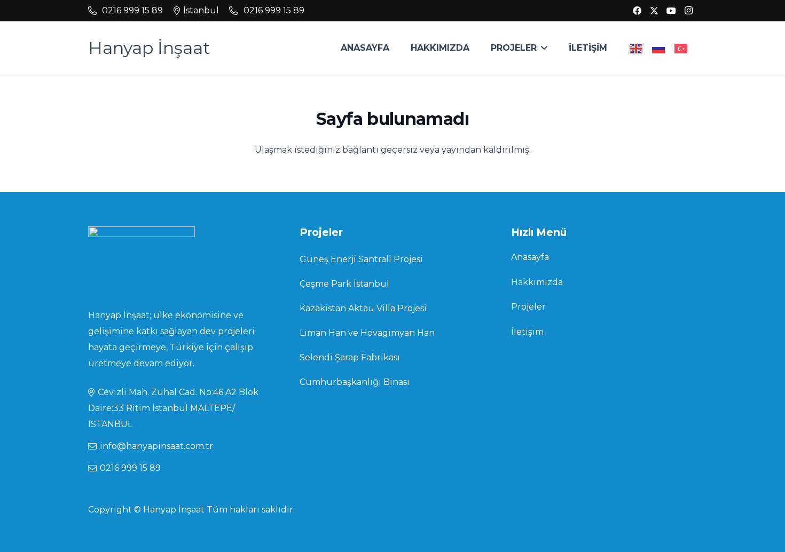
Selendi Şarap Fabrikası (350, 357)
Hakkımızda (537, 282)
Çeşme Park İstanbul (344, 284)
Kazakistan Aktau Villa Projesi (363, 308)
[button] (542, 48)
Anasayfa (530, 257)
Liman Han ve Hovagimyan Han (367, 333)
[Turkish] (681, 48)
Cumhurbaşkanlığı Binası (355, 382)
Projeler (528, 307)
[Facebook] (637, 10)
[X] (654, 10)
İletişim (527, 332)
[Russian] (659, 48)
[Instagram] (688, 10)
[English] (636, 48)
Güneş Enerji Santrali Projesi (361, 259)
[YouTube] (671, 10)
